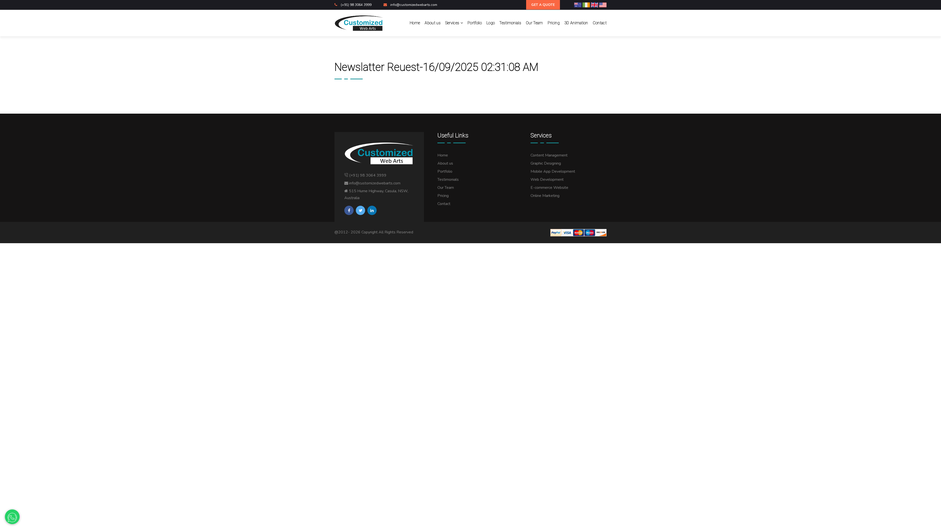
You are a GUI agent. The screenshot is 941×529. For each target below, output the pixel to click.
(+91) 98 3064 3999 (356, 4)
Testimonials (510, 23)
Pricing (554, 23)
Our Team (534, 23)
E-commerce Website (549, 187)
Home (415, 23)
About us (433, 23)
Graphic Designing (546, 163)
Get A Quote (543, 4)
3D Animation (576, 23)
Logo (490, 23)
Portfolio (475, 23)
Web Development (547, 179)
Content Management (549, 155)
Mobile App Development (553, 171)
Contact (600, 23)
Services (452, 23)
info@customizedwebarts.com (413, 4)
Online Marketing (545, 195)
